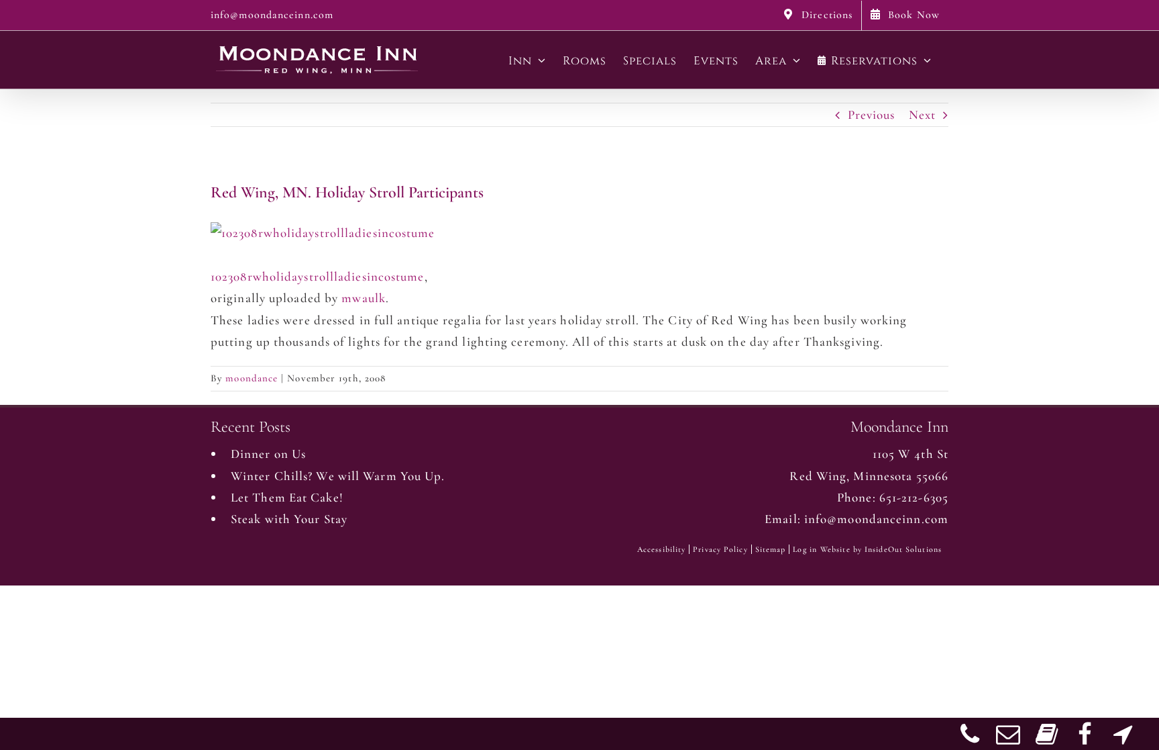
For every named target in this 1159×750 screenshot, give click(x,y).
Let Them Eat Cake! (287, 497)
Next (922, 114)
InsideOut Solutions (903, 549)
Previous (871, 114)
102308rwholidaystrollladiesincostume (318, 276)
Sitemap (770, 549)
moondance (251, 378)
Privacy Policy (720, 549)
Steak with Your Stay (289, 518)
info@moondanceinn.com (272, 14)
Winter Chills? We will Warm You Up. (338, 475)
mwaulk (363, 298)
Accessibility (661, 549)
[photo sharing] (323, 232)
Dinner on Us (268, 453)
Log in (805, 549)
